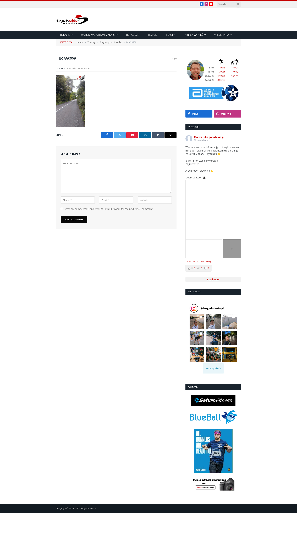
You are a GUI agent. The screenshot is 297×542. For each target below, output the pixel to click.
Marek (62, 68)
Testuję (152, 34)
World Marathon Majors (98, 34)
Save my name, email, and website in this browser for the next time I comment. (109, 209)
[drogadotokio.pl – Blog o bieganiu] (72, 19)
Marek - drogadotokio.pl (209, 137)
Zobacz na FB (191, 261)
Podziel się (206, 261)
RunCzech (132, 34)
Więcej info (221, 34)
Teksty (170, 34)
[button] (197, 321)
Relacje (65, 34)
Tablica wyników (194, 34)
